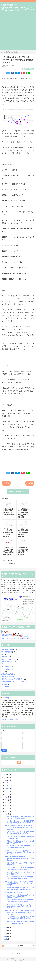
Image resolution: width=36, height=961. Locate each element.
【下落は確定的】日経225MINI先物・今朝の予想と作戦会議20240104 (19, 922)
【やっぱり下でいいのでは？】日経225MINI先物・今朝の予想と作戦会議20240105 (19, 918)
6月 (6, 800)
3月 (6, 808)
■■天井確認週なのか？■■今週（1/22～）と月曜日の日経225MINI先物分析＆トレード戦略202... (19, 858)
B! (17, 73)
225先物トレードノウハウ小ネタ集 (12, 681)
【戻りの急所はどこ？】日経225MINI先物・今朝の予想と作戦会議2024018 (19, 868)
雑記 (2, 654)
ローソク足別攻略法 (8, 676)
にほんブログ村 (6, 635)
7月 (6, 797)
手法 (2, 664)
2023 (5, 927)
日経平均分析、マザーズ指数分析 (12, 679)
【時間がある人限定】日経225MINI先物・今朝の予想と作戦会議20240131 (19, 817)
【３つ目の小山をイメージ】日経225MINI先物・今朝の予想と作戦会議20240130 (19, 822)
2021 (5, 933)
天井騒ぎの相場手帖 (9, 5)
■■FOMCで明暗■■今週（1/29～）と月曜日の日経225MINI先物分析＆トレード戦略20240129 (19, 827)
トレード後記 (5, 686)
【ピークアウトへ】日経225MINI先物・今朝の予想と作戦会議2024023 (19, 846)
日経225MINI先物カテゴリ (18, 491)
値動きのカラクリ (7, 662)
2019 (5, 939)
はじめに (4, 684)
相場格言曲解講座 (7, 674)
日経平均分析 (5, 666)
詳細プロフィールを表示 (9, 719)
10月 (7, 788)
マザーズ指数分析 (7, 669)
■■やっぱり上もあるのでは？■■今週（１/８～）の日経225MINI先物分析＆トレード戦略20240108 (19, 912)
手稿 (2, 671)
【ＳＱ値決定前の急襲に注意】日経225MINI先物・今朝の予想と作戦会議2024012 (19, 888)
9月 (6, 791)
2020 (5, 936)
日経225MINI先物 (28, 69)
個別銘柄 (4, 657)
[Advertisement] (18, 32)
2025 (5, 777)
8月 (6, 794)
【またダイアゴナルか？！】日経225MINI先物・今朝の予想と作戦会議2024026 (19, 833)
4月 (6, 805)
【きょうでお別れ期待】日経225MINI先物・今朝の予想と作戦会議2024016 (19, 877)
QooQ (21, 960)
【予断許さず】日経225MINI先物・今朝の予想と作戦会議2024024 (19, 842)
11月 (7, 785)
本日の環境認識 (6, 652)
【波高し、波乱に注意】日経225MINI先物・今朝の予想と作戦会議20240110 (19, 900)
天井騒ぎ (6, 698)
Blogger (21, 953)
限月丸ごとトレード (8, 659)
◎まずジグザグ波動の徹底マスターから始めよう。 (18, 580)
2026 (5, 774)
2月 (6, 811)
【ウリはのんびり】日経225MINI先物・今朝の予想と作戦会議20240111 (19, 896)
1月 (6, 814)
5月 (6, 802)
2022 (5, 930)
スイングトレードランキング (10, 638)
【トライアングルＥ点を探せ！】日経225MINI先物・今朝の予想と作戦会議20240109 (18, 906)
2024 (5, 780)
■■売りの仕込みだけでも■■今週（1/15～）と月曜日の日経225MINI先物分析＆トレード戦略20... (19, 883)
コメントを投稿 (9, 563)
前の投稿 (30, 483)
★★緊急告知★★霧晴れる (14, 892)
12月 (7, 783)
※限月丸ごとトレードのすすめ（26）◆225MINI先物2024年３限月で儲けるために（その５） (19, 852)
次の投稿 (6, 483)
